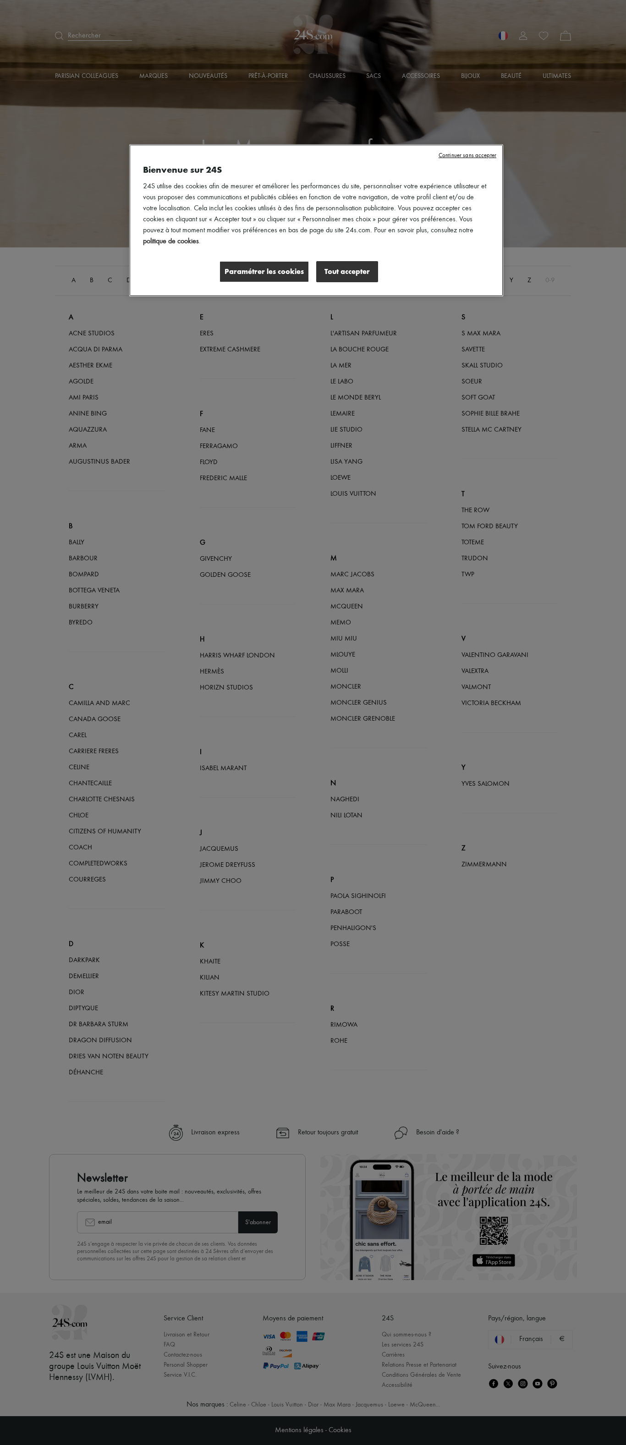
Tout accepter (347, 271)
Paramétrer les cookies (264, 271)
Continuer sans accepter (467, 156)
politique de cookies (171, 241)
